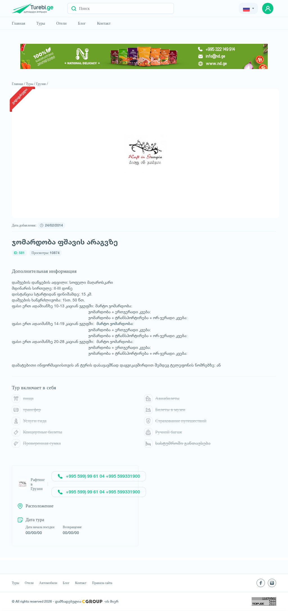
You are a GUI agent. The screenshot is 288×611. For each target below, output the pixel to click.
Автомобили (48, 583)
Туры (40, 23)
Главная (18, 23)
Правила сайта (102, 583)
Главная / (18, 84)
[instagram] (272, 583)
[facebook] (260, 583)
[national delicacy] (144, 56)
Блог (82, 23)
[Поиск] (73, 8)
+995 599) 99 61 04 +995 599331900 (103, 476)
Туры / (30, 84)
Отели (61, 23)
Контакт (104, 23)
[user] (267, 8)
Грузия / (42, 84)
